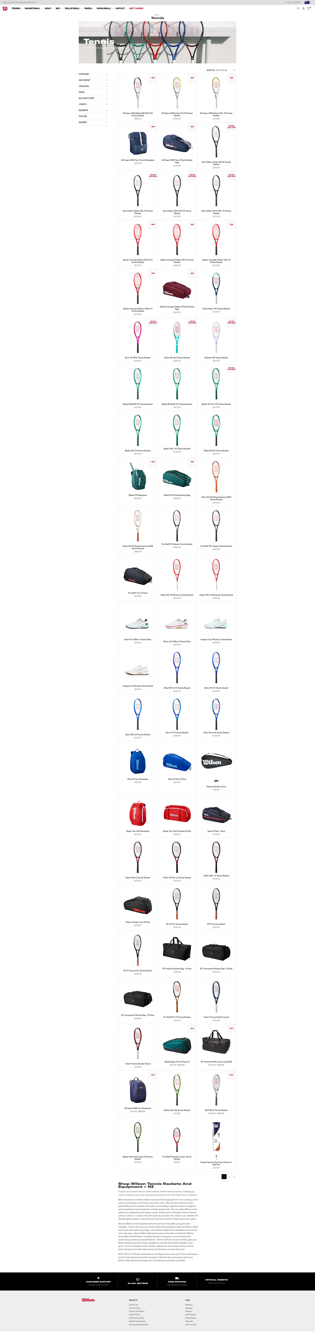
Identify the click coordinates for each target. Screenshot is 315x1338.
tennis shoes (150, 1195)
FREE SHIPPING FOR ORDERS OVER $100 (19, 2)
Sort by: (211, 70)
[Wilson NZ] (102, 1299)
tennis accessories (189, 1195)
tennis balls (139, 1195)
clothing (161, 1195)
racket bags (129, 1195)
